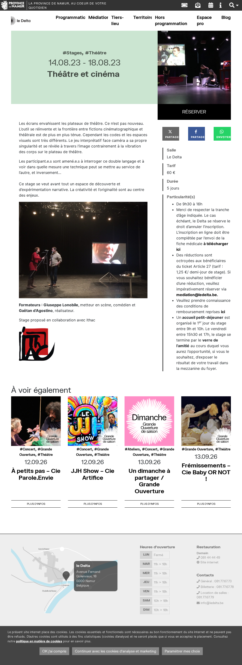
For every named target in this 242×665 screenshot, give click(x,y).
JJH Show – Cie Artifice (92, 474)
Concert (29, 449)
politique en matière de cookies (39, 641)
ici (223, 311)
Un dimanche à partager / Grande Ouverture (149, 480)
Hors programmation (171, 20)
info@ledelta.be (212, 603)
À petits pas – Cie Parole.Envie (35, 474)
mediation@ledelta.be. (197, 294)
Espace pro (204, 20)
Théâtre (97, 52)
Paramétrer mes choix (182, 651)
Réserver (194, 111)
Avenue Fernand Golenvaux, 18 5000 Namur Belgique (88, 578)
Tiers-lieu (117, 20)
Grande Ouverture (199, 449)
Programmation (70, 17)
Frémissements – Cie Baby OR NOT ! (206, 472)
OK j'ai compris (54, 651)
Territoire (142, 17)
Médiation (98, 17)
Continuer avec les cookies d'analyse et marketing (115, 651)
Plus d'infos (36, 503)
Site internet (208, 562)
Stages (74, 52)
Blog (226, 17)
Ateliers (134, 449)
